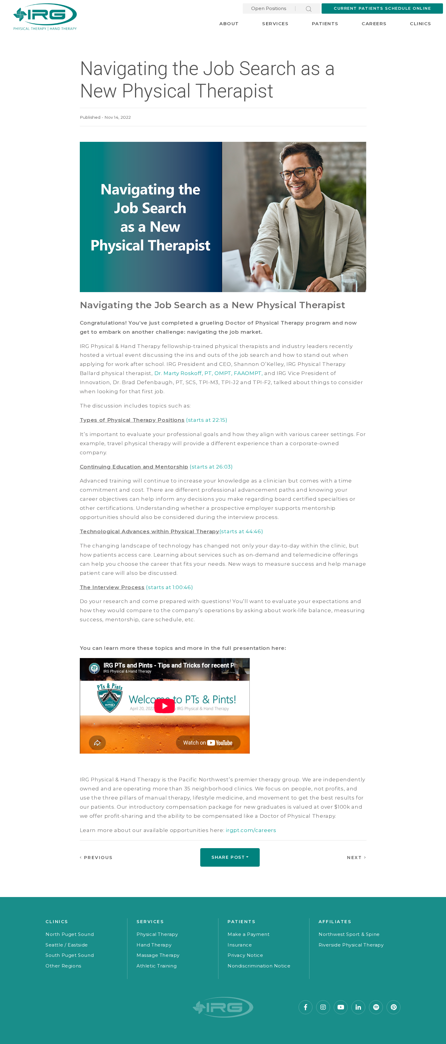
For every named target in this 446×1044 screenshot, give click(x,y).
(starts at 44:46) (241, 531)
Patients (325, 23)
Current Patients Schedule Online (382, 8)
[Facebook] (306, 1007)
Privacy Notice (245, 955)
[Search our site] (308, 8)
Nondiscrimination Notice (259, 966)
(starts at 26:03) (211, 467)
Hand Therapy (154, 945)
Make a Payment (248, 934)
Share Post (228, 857)
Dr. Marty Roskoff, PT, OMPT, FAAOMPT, (208, 373)
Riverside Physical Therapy (351, 945)
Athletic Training (157, 966)
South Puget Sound (70, 955)
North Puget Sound (70, 934)
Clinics (420, 23)
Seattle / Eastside (67, 945)
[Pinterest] (393, 1007)
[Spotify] (376, 1007)
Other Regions (63, 966)
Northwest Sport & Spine (349, 934)
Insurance (240, 945)
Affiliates (335, 921)
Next (355, 857)
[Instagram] (323, 1007)
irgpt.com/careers (251, 830)
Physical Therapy (157, 934)
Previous (97, 857)
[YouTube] (341, 1007)
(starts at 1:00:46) (169, 587)
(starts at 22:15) (207, 420)
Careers (374, 23)
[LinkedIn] (358, 1007)
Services (275, 23)
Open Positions (268, 8)
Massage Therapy (158, 955)
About (229, 23)
